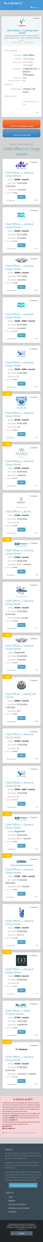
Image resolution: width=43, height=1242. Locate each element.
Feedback (12, 1211)
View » (21, 197)
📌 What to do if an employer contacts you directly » (19, 1133)
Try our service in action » (23, 1185)
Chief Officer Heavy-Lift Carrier (20, 695)
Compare (34, 162)
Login (10, 1197)
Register (11, 1200)
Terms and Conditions (17, 1204)
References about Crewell (18, 1208)
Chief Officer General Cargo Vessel (19, 174)
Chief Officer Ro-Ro (18, 511)
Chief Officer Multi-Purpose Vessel (18, 1012)
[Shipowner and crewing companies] (19, 7)
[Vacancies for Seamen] (15, 7)
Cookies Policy (21, 1229)
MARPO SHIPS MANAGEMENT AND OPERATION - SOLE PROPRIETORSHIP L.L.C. (22, 37)
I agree (21, 1233)
